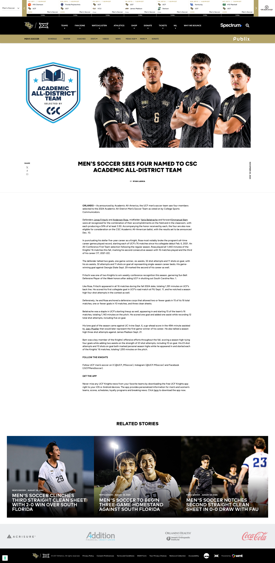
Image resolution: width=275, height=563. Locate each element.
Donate (148, 25)
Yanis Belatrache (149, 219)
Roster (67, 39)
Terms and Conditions (125, 556)
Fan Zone (80, 25)
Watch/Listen (99, 25)
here (156, 390)
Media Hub (130, 39)
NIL (175, 25)
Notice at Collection (177, 556)
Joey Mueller (92, 328)
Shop (134, 25)
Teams (64, 25)
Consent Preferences (105, 556)
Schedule (52, 39)
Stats (93, 39)
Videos (106, 39)
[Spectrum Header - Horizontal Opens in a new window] (231, 25)
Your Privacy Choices (158, 556)
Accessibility (193, 556)
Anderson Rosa (120, 219)
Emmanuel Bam (179, 219)
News (118, 39)
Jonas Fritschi (101, 219)
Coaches (81, 39)
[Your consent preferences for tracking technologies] (5, 558)
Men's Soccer (19, 490)
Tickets (163, 25)
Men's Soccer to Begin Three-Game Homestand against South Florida (131, 505)
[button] (24, 8)
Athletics (119, 25)
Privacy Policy (88, 556)
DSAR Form (142, 556)
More (142, 39)
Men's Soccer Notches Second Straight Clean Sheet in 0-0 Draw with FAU (222, 505)
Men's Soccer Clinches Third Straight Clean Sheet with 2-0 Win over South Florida (49, 503)
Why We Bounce (192, 25)
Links (43, 15)
